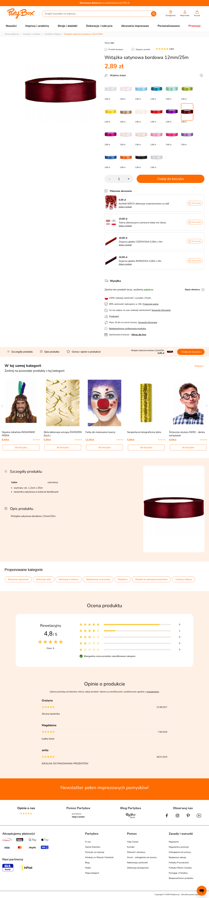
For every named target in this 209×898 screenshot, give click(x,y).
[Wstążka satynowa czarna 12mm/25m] (141, 157)
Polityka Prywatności (179, 862)
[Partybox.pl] (21, 18)
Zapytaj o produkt (143, 49)
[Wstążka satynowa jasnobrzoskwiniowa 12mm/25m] (141, 134)
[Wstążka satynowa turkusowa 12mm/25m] (156, 89)
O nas (88, 841)
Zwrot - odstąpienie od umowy (142, 857)
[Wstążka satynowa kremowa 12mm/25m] (126, 134)
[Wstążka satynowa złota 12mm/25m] (126, 112)
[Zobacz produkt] (112, 203)
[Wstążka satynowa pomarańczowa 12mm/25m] (126, 157)
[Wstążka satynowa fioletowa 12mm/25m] (172, 112)
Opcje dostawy (192, 289)
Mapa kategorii (92, 873)
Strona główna (12, 34)
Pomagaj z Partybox (178, 873)
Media (88, 867)
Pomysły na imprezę (94, 852)
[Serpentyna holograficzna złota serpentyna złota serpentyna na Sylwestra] (146, 403)
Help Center (132, 841)
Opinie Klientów (92, 847)
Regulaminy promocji (179, 847)
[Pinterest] (188, 818)
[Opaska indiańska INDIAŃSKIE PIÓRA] (21, 403)
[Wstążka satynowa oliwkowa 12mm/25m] (187, 89)
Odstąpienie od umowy (180, 852)
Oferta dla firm (138, 334)
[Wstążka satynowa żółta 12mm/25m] (110, 112)
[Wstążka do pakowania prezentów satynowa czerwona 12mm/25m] (156, 112)
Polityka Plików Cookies (180, 867)
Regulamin (174, 841)
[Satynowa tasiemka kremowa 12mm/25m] (141, 112)
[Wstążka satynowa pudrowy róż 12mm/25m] (126, 89)
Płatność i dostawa (136, 852)
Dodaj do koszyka (170, 179)
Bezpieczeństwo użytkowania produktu (127, 328)
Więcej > (199, 366)
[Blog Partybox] (130, 818)
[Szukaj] (153, 13)
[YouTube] (199, 818)
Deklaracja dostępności (138, 867)
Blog (87, 862)
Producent (114, 316)
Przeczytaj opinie (150, 304)
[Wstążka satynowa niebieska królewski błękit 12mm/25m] (110, 157)
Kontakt (130, 847)
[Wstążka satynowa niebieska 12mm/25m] (141, 89)
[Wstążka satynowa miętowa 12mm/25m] (172, 89)
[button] (171, 13)
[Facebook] (167, 818)
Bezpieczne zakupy (177, 857)
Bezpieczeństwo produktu (181, 878)
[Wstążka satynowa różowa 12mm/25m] (156, 134)
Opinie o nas (26, 808)
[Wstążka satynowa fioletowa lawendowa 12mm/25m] (187, 134)
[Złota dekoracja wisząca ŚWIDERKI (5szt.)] (63, 403)
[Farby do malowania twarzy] (104, 403)
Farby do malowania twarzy (100, 432)
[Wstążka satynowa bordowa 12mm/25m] (187, 112)
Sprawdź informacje (161, 310)
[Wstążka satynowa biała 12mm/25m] (110, 89)
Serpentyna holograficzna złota (144, 432)
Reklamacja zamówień (137, 862)
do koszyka (21, 447)
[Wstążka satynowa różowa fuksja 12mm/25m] (110, 134)
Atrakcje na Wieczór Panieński (99, 857)
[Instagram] (177, 818)
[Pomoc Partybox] (78, 818)
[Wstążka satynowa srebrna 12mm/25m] (156, 157)
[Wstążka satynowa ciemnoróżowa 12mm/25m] (172, 134)
